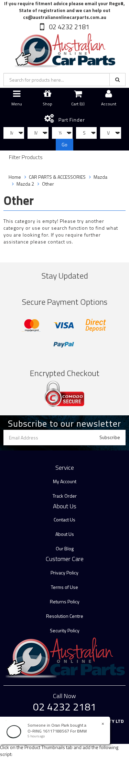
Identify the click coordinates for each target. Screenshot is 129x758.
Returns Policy (64, 601)
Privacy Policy (64, 572)
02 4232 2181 (68, 26)
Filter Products (26, 157)
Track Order (65, 495)
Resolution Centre (64, 616)
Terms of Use (64, 587)
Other (48, 183)
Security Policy (64, 630)
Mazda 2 (25, 183)
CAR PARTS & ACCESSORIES (57, 176)
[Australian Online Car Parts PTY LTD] (64, 49)
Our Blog (65, 548)
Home (15, 176)
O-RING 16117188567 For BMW (57, 731)
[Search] (117, 79)
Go (64, 144)
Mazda (100, 176)
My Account (64, 481)
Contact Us (64, 519)
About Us (64, 534)
